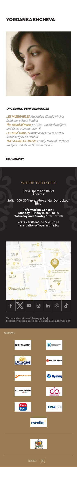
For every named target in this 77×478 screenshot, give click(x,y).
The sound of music (18, 124)
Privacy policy (39, 318)
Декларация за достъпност (54, 321)
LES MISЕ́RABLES (18, 116)
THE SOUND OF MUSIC (21, 141)
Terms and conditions (18, 318)
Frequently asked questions (21, 321)
